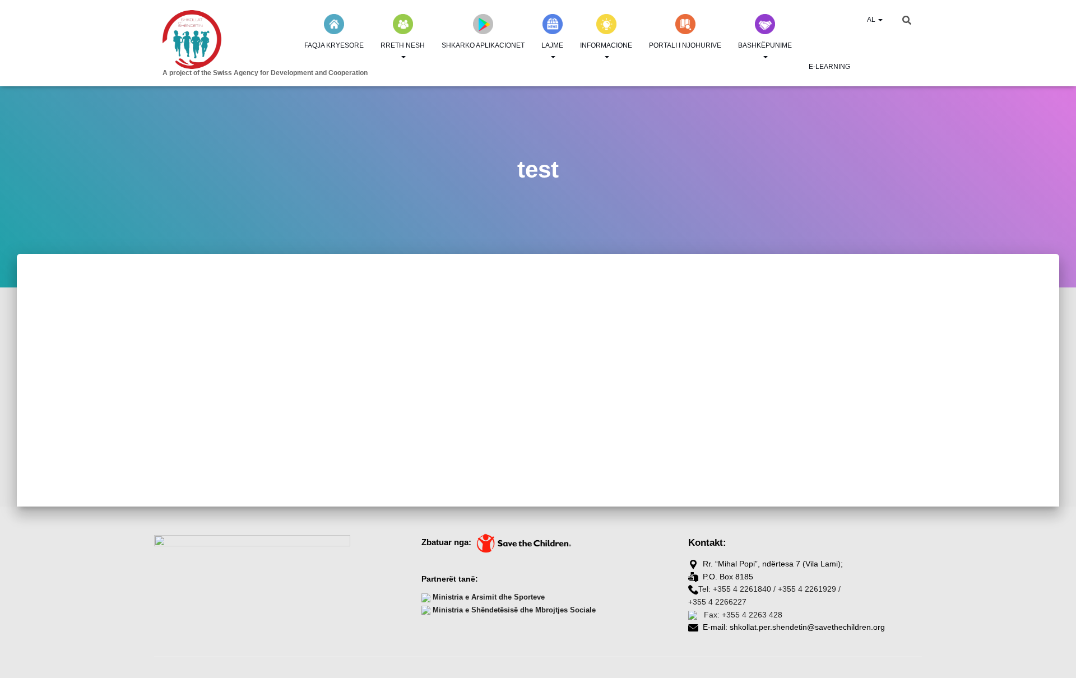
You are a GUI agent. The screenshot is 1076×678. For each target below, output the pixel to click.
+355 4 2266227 (717, 601)
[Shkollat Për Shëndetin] (246, 39)
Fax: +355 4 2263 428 (742, 614)
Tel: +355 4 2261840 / (737, 588)
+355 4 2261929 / (809, 588)
